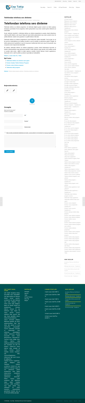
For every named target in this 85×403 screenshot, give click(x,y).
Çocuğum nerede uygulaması (71, 83)
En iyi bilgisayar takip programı (71, 122)
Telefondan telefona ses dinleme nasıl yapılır (17, 60)
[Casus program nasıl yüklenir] (1, 201)
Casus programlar (68, 44)
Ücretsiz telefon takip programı (71, 237)
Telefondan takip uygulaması (71, 197)
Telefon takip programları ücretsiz (72, 171)
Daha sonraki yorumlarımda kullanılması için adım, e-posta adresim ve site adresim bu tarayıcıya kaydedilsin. (30, 132)
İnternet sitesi (27, 127)
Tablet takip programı (69, 153)
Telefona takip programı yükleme (16, 71)
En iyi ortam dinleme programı (71, 135)
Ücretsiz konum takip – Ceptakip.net (71, 276)
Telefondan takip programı (13, 67)
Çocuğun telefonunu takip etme (71, 87)
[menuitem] (58, 1)
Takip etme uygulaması (70, 156)
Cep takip (30, 20)
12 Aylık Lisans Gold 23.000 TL (52, 313)
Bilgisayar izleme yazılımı (70, 23)
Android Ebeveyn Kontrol (22, 20)
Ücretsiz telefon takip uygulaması (72, 249)
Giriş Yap (65, 1)
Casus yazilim (67, 62)
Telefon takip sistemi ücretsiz (71, 172)
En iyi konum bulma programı (71, 133)
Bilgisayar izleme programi (70, 21)
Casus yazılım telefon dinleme (71, 65)
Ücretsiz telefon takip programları (72, 247)
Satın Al (75, 1)
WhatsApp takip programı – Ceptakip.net (72, 266)
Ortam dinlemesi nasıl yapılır (71, 149)
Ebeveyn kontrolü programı (70, 103)
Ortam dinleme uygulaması (70, 147)
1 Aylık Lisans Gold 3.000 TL (52, 292)
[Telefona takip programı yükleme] (14, 90)
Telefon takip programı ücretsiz (71, 169)
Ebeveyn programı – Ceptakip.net (72, 105)
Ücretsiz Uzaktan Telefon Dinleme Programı (17, 63)
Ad (25, 115)
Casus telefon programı (70, 53)
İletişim (70, 1)
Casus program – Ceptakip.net (71, 33)
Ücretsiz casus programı (70, 203)
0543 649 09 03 (58, 1)
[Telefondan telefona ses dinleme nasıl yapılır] (7, 90)
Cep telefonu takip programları (71, 80)
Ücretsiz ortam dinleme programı (14, 65)
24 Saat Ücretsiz (68, 19)
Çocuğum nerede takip (69, 81)
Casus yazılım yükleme (70, 67)
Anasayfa (26, 291)
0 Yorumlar (13, 20)
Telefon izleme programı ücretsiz (72, 162)
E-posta (26, 121)
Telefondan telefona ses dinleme (31, 71)
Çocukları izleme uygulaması (71, 96)
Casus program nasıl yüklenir (71, 35)
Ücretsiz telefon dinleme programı (72, 222)
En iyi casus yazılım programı (71, 128)
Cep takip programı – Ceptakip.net (72, 71)
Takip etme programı (69, 154)
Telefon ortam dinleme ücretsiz (71, 163)
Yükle (79, 1)
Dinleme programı (68, 97)
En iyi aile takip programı (70, 121)
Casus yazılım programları (70, 64)
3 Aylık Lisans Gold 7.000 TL (52, 299)
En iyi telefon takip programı (71, 137)
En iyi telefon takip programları (71, 140)
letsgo (38, 20)
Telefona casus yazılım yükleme (72, 174)
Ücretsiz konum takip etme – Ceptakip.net (72, 273)
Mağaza (66, 146)
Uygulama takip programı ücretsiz (72, 251)
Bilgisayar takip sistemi (70, 24)
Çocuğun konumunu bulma (70, 85)
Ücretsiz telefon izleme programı (72, 231)
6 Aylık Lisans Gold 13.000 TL (52, 306)
